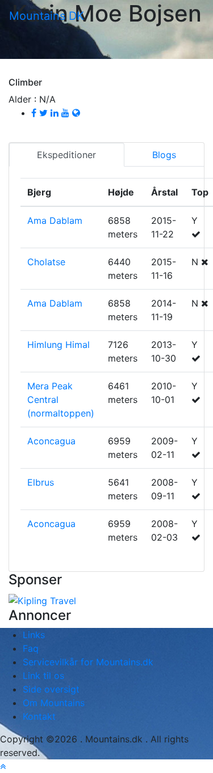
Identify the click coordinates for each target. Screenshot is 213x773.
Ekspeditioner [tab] (66, 154)
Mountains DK (46, 16)
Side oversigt (51, 689)
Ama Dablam (54, 220)
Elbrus (40, 482)
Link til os (43, 675)
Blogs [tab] (164, 154)
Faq (31, 648)
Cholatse (46, 261)
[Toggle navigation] (103, 20)
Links (34, 634)
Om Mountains (54, 702)
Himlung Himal (58, 344)
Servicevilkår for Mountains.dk (88, 662)
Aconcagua (51, 441)
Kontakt (39, 716)
